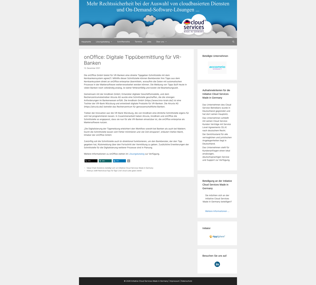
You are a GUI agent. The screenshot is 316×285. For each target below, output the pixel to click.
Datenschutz (186, 281)
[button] (91, 160)
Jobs (149, 42)
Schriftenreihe (123, 42)
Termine (138, 42)
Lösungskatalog (103, 42)
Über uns (160, 42)
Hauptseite (86, 42)
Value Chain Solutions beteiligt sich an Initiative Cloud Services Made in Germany (120, 168)
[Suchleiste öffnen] (233, 41)
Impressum (174, 281)
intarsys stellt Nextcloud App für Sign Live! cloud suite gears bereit (114, 171)
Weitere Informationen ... (217, 211)
